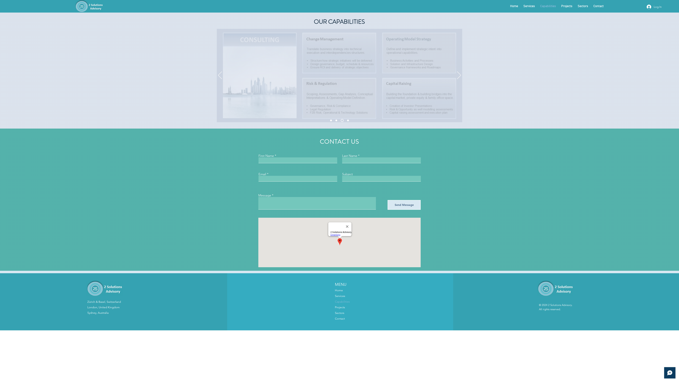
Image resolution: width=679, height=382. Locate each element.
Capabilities (342, 301)
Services (340, 296)
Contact (340, 318)
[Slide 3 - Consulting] (342, 120)
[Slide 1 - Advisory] (336, 120)
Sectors (339, 313)
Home (339, 290)
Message (264, 195)
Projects (340, 307)
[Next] (459, 75)
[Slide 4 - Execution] (348, 120)
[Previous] (220, 75)
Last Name (349, 155)
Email (262, 174)
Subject (347, 174)
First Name (266, 155)
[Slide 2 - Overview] (331, 120)
